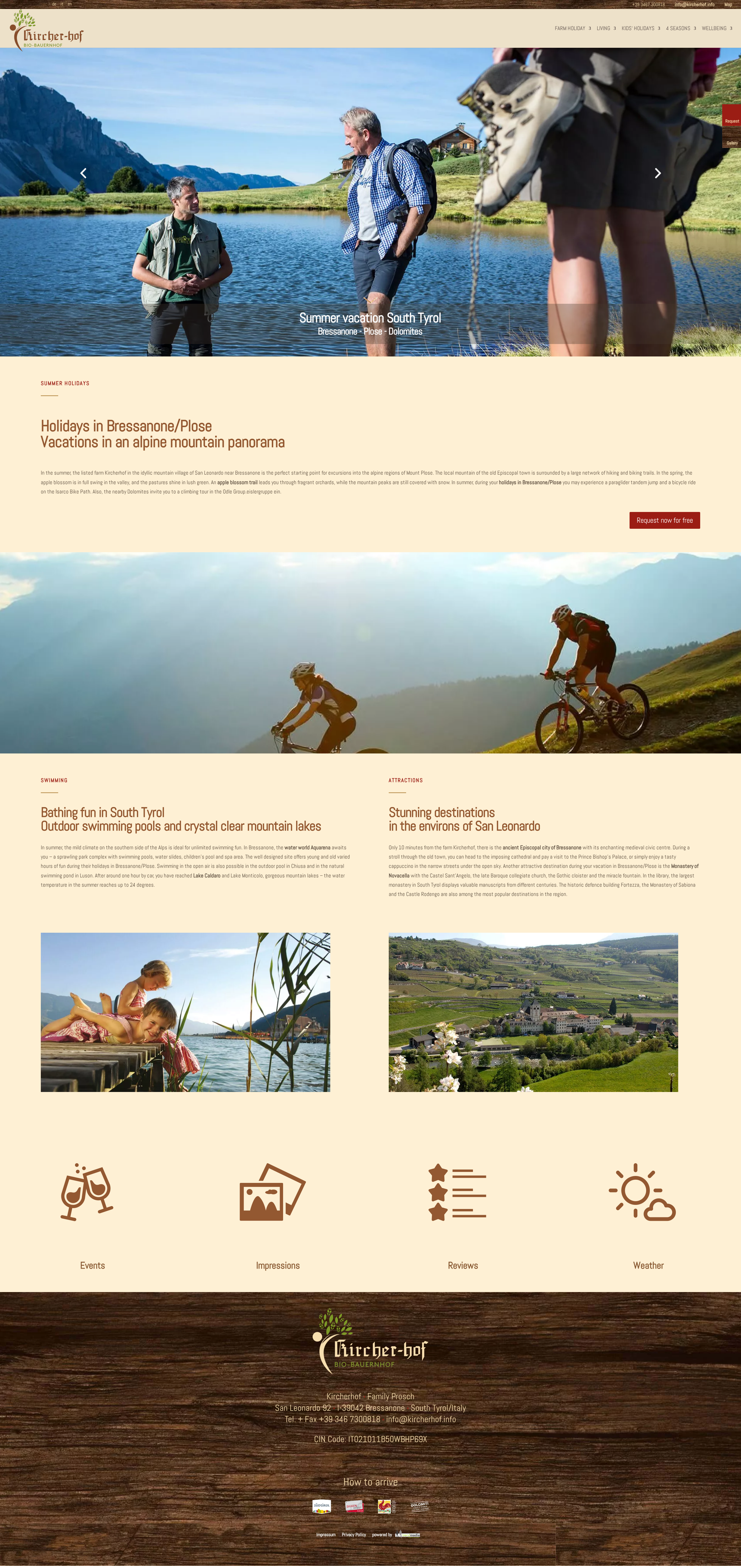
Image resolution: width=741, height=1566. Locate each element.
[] (370, 324)
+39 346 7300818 (349, 1419)
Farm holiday (570, 28)
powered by (382, 1535)
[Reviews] (457, 1287)
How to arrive (370, 1482)
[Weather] (642, 1287)
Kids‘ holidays (638, 28)
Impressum (325, 1535)
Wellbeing (714, 28)
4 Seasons (678, 28)
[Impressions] (272, 1287)
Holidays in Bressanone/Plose (126, 426)
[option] (321, 1510)
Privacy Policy (354, 1535)
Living (603, 28)
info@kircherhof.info (421, 1419)
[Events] (87, 1287)
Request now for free (665, 520)
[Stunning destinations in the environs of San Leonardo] (533, 1090)
